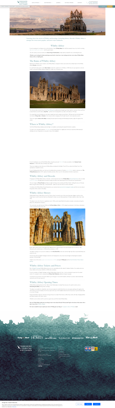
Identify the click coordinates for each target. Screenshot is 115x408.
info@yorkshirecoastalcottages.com (44, 364)
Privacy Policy (61, 351)
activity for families (34, 180)
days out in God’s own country (36, 50)
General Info (61, 349)
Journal (58, 2)
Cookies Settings (79, 404)
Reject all (88, 404)
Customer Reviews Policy (63, 354)
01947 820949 (93, 2)
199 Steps (47, 129)
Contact (80, 2)
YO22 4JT (61, 162)
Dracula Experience (74, 178)
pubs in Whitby (69, 170)
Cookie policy (14, 406)
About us (60, 346)
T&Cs (59, 357)
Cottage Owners (69, 2)
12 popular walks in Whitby (68, 306)
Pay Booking (60, 348)
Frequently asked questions (64, 356)
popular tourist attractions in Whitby (49, 259)
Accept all (96, 404)
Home (3, 6)
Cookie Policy (61, 352)
